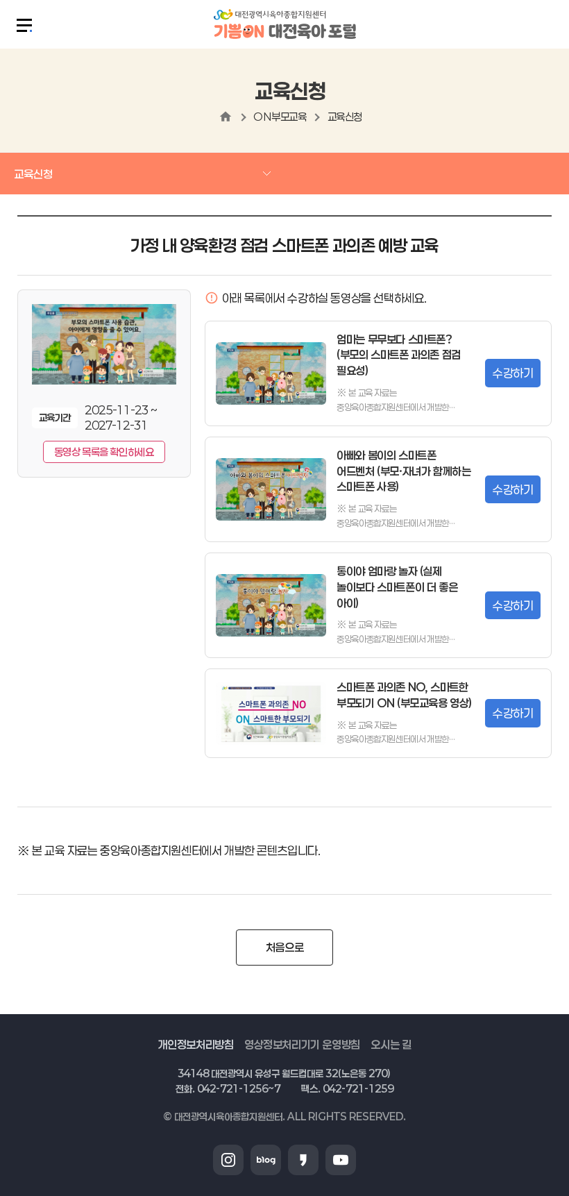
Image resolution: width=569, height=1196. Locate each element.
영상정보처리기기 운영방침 (302, 1044)
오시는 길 (391, 1044)
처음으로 (284, 947)
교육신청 (345, 116)
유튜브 (340, 1160)
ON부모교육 (279, 116)
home (225, 117)
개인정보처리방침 (196, 1044)
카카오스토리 (303, 1160)
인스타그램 (228, 1160)
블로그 (265, 1160)
